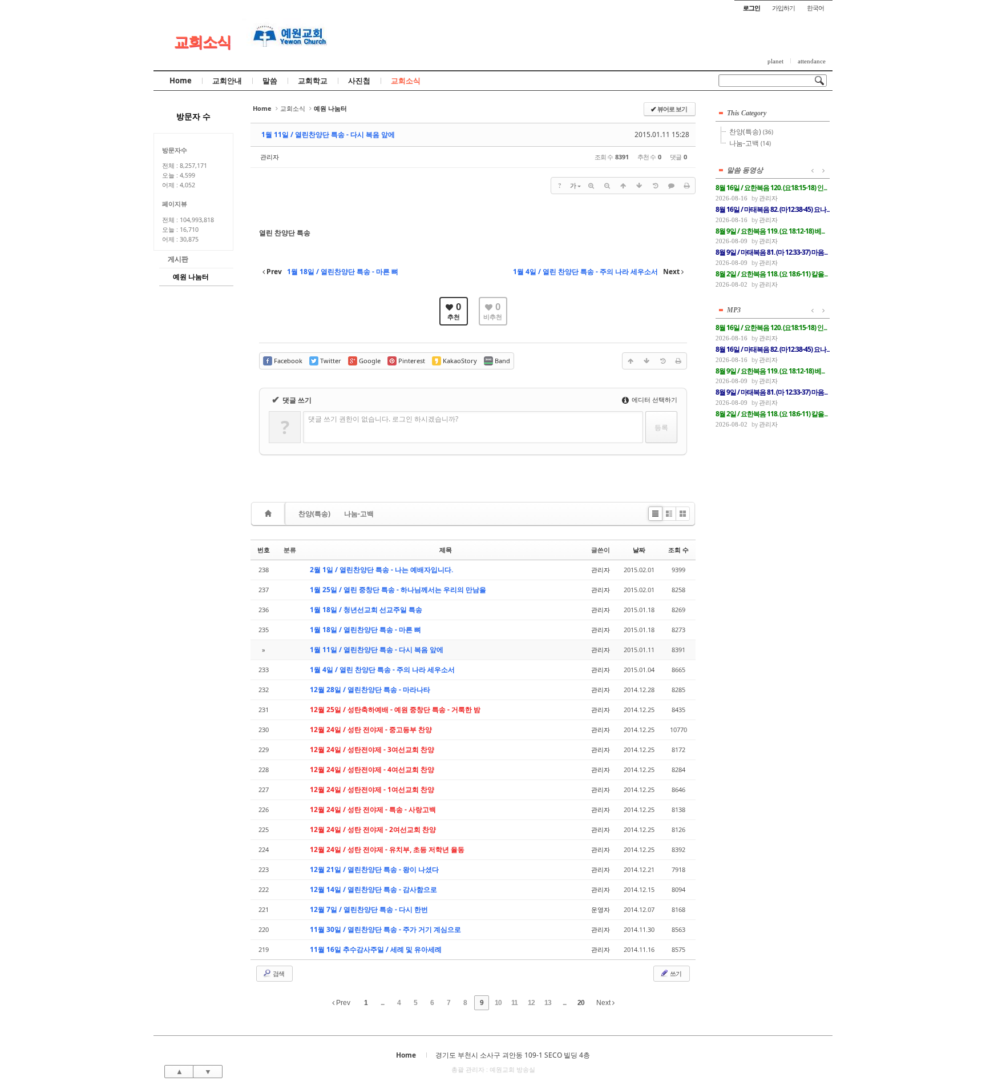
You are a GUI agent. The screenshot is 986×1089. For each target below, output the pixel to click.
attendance (812, 61)
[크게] (591, 186)
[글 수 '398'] (270, 514)
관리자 (269, 156)
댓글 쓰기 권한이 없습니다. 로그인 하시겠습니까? (383, 419)
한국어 (815, 7)
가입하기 (783, 7)
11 (514, 1003)
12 (531, 1003)
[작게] (607, 186)
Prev (342, 1003)
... (382, 1003)
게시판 (178, 259)
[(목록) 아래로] (639, 186)
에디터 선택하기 (653, 399)
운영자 (600, 909)
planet (775, 61)
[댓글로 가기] (671, 186)
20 (580, 1003)
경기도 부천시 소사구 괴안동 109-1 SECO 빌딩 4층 (512, 1055)
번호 (263, 549)
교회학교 (313, 80)
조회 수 (678, 549)
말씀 (269, 80)
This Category (746, 113)
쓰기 (675, 973)
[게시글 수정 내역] (655, 186)
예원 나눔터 (191, 277)
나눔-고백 (359, 514)
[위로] (623, 186)
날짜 (639, 549)
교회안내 (227, 80)
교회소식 (202, 41)
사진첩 (359, 80)
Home (180, 80)
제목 (445, 549)
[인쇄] (687, 186)
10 (498, 1003)
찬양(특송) (314, 514)
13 (547, 1003)
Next (604, 1003)
